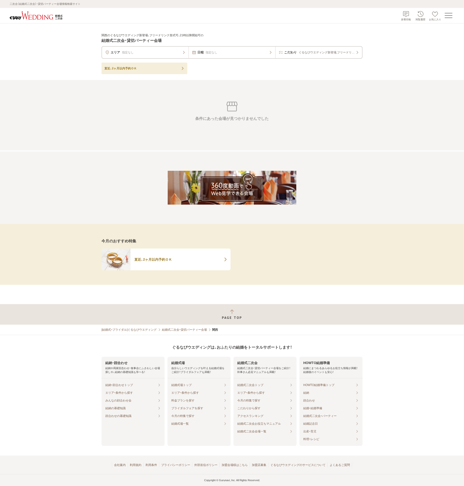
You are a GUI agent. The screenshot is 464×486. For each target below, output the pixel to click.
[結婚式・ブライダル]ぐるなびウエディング (129, 329)
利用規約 (135, 465)
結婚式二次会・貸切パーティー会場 (184, 329)
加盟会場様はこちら (235, 465)
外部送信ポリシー (206, 465)
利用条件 (151, 465)
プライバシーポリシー (175, 465)
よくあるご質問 (340, 465)
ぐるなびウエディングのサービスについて (298, 465)
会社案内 (120, 465)
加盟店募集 (259, 465)
